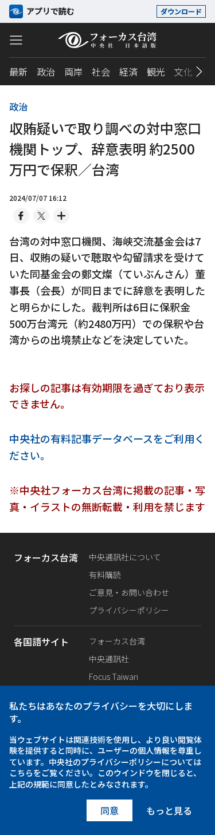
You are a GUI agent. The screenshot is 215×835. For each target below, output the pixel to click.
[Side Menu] (16, 39)
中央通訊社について (125, 557)
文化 (183, 71)
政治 (46, 71)
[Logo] (108, 40)
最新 (18, 71)
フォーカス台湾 (117, 641)
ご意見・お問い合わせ (129, 592)
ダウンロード (181, 11)
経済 (128, 71)
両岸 (73, 71)
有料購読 (105, 574)
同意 (109, 810)
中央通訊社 (109, 658)
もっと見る (169, 810)
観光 (156, 71)
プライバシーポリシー (129, 610)
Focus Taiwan (113, 676)
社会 (101, 71)
